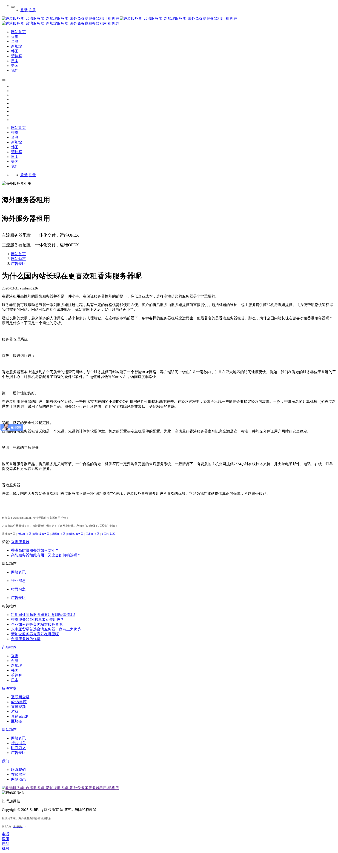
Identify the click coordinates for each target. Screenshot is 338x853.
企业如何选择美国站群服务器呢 (37, 624)
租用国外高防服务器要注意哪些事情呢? (43, 615)
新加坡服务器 (41, 533)
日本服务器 (92, 533)
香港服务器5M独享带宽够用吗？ (37, 619)
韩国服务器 (58, 533)
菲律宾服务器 (75, 533)
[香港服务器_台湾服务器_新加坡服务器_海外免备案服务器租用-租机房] (119, 18)
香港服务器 (20, 542)
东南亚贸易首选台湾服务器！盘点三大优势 (46, 629)
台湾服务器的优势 (25, 639)
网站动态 (18, 259)
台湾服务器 (24, 533)
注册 (32, 10)
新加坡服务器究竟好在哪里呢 (35, 634)
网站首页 (18, 128)
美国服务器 (108, 533)
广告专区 (18, 264)
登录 (24, 10)
